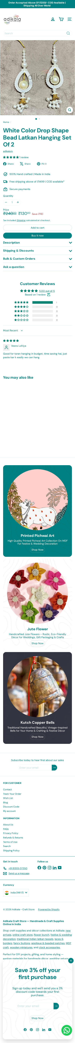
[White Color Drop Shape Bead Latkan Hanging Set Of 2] (26, 412)
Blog (5, 802)
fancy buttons (21, 943)
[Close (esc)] (71, 960)
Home (6, 122)
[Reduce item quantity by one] (6, 202)
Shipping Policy (11, 850)
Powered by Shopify (49, 909)
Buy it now (37, 235)
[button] (11, 157)
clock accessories (49, 947)
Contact (7, 789)
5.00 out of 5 (47, 291)
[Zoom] (69, 110)
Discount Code (11, 806)
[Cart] (61, 19)
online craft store (23, 934)
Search (7, 846)
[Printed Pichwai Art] (37, 499)
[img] (11, 340)
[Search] (68, 33)
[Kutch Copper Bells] (37, 686)
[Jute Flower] (37, 593)
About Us (8, 824)
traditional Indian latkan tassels (35, 939)
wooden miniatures (21, 947)
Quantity (8, 195)
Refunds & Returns (13, 837)
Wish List (8, 798)
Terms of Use (10, 842)
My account (9, 811)
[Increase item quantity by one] (18, 202)
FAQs (6, 829)
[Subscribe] (56, 1006)
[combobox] (37, 33)
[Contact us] (66, 1030)
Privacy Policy (10, 833)
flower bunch (41, 934)
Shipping (21, 220)
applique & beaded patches (48, 943)
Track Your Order (12, 793)
